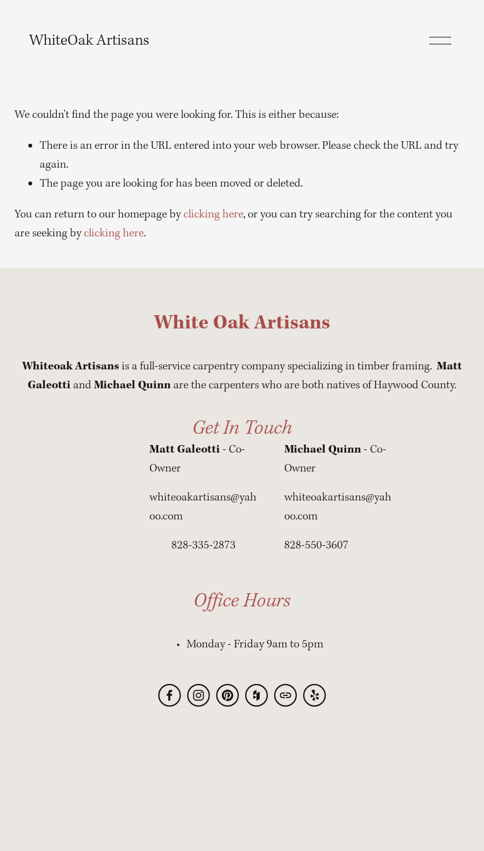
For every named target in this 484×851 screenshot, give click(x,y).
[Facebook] (169, 695)
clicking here (213, 215)
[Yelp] (314, 695)
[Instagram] (198, 695)
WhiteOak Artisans (89, 40)
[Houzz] (256, 695)
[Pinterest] (227, 695)
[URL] (285, 695)
